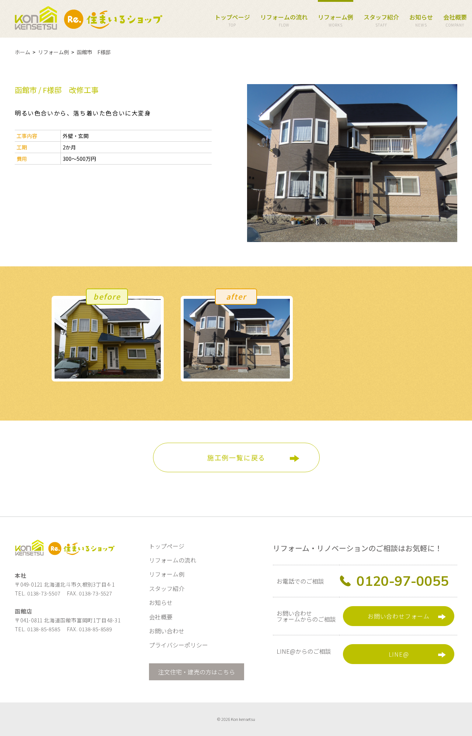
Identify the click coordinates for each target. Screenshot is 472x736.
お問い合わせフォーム (399, 616)
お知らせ (421, 20)
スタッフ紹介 (381, 20)
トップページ (232, 20)
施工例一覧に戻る (236, 457)
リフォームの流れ (284, 20)
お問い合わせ (166, 630)
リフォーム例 (335, 20)
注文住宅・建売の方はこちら (196, 671)
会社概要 (455, 20)
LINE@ (399, 654)
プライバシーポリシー (178, 644)
